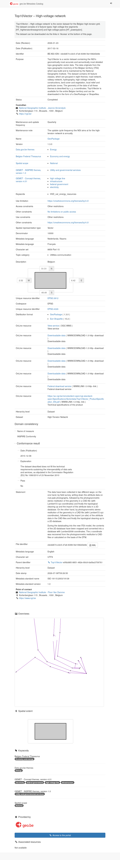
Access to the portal (61, 835)
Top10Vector (56, 562)
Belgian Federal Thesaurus (28, 156)
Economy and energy (60, 156)
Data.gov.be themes (25, 149)
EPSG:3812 (53, 298)
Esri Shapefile (56, 318)
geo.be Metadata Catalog (31, 3)
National (54, 163)
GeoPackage (54, 138)
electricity (54, 187)
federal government (59, 184)
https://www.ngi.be (27, 598)
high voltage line (57, 178)
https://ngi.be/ (25, 113)
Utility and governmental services (65, 170)
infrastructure (56, 181)
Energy (53, 149)
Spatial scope (22, 163)
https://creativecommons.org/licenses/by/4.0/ (68, 200)
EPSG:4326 (53, 308)
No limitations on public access (62, 211)
